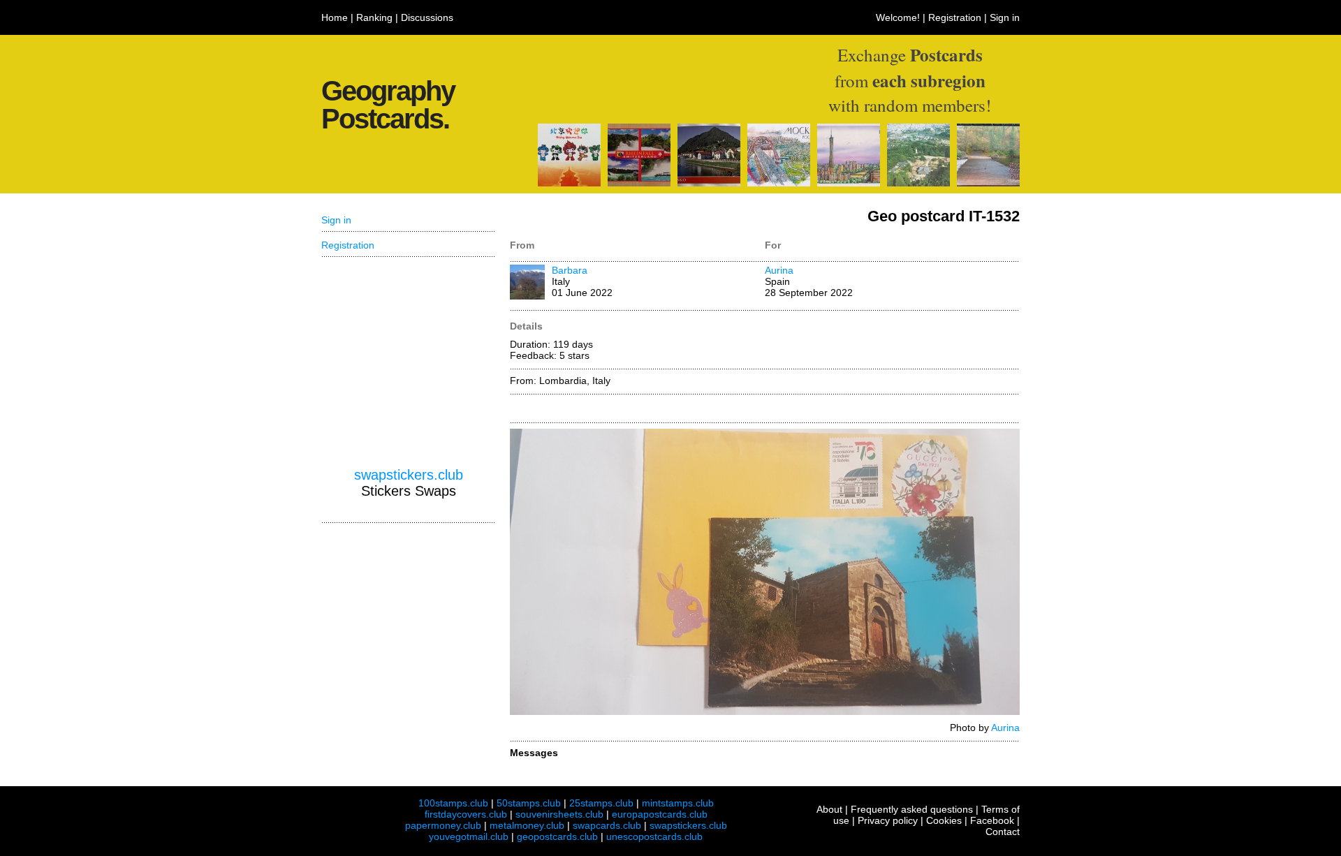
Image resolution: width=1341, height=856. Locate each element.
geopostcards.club (557, 836)
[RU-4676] (778, 183)
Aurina (779, 270)
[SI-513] (708, 183)
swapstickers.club (408, 474)
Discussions (427, 17)
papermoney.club (443, 825)
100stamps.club (453, 803)
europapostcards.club (660, 814)
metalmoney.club (527, 825)
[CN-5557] (848, 183)
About (829, 809)
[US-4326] (988, 183)
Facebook (992, 820)
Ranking (374, 17)
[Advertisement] (408, 362)
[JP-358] (918, 183)
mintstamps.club (678, 803)
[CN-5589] (569, 183)
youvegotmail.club (468, 836)
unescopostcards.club (654, 836)
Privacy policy (888, 820)
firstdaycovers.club (466, 814)
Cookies (944, 820)
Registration (954, 17)
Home (334, 17)
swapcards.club (607, 825)
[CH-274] (639, 183)
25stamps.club (601, 803)
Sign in (1005, 17)
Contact (1002, 831)
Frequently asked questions (912, 809)
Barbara (569, 270)
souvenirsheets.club (559, 814)
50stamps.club (529, 803)
